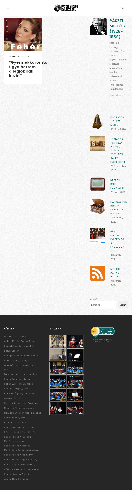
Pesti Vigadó (11, 417)
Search (122, 305)
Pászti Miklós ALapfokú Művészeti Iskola (17, 439)
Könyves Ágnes (13, 393)
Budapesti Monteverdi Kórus (21, 355)
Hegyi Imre (21, 374)
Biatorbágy (10, 346)
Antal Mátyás (11, 341)
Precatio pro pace (15, 422)
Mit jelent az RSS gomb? (117, 272)
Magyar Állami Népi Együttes (21, 403)
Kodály (28, 379)
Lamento (29, 393)
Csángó (24, 360)
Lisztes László (12, 398)
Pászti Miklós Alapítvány (18, 454)
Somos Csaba (12, 474)
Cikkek (26, 56)
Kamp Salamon (13, 379)
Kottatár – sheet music (117, 121)
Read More (115, 95)
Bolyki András (27, 346)
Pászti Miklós (28, 432)
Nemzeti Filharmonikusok (19, 408)
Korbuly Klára (25, 383)
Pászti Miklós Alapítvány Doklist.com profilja (102, 341)
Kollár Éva (10, 383)
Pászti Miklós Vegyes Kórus (20, 459)
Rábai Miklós (11, 469)
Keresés (94, 299)
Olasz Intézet (33, 412)
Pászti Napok (12, 464)
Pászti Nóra (27, 464)
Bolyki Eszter (11, 350)
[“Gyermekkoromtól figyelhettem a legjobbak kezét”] (23, 34)
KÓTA (27, 388)
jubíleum (34, 374)
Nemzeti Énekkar (14, 412)
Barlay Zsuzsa (29, 341)
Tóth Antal (28, 474)
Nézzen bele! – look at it (117, 183)
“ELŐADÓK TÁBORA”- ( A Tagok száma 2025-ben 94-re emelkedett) (118, 150)
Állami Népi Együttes (16, 478)
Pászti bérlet (11, 432)
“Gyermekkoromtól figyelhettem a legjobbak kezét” (29, 69)
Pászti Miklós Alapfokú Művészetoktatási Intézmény (21, 447)
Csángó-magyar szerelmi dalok (19, 367)
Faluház (8, 374)
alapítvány (20, 336)
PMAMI (24, 417)
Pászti (31, 427)
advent (8, 336)
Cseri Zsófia (11, 360)
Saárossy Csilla (29, 469)
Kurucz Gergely (13, 388)
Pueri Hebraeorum (15, 427)
